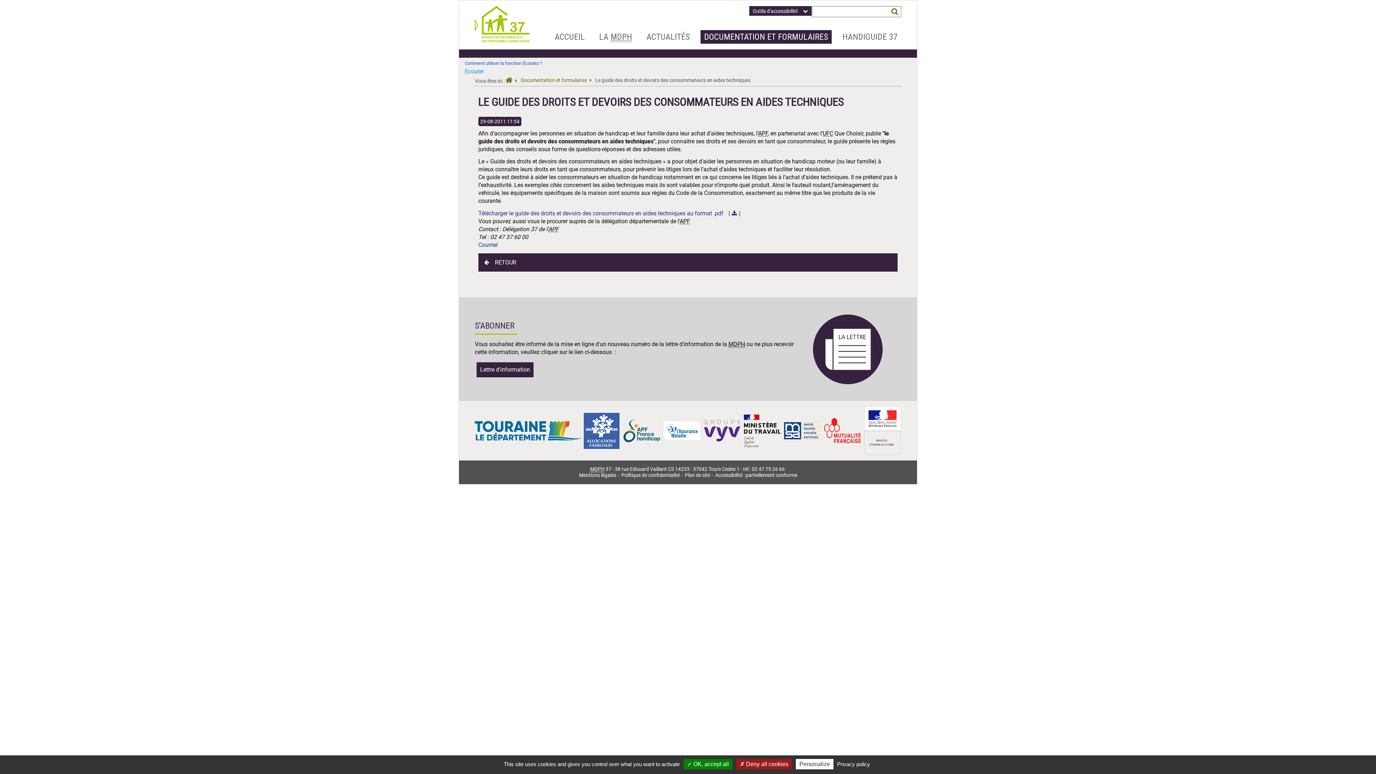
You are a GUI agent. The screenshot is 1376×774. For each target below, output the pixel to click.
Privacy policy (853, 764)
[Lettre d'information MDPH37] (848, 383)
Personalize (814, 764)
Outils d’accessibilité (775, 11)
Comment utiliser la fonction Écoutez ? (503, 63)
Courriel (488, 245)
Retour (505, 262)
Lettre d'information (505, 369)
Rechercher (894, 11)
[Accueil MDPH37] (511, 81)
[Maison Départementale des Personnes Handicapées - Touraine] (502, 40)
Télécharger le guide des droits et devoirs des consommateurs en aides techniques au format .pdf (601, 213)
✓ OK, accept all (708, 764)
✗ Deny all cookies (764, 764)
